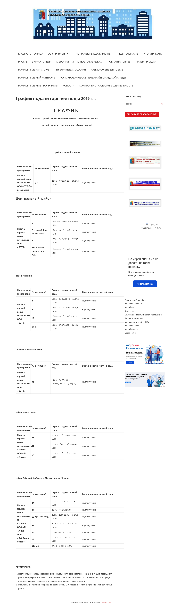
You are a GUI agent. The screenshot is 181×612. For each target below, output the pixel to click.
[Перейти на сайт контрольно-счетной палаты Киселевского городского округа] (145, 202)
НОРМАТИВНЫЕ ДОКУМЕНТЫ (93, 53)
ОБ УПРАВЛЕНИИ (58, 53)
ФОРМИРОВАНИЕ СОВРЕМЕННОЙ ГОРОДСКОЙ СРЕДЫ (93, 77)
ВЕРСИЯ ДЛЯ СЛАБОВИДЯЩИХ (141, 114)
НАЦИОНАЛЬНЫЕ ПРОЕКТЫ (107, 69)
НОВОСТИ (68, 85)
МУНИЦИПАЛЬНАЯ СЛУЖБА (34, 69)
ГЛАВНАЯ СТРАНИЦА (30, 53)
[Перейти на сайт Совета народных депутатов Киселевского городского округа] (145, 183)
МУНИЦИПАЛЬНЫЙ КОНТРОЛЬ (36, 77)
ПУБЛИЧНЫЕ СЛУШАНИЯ (71, 69)
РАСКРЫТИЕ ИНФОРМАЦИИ (34, 61)
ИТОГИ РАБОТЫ (153, 53)
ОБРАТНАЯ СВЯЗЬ (120, 61)
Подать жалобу (145, 284)
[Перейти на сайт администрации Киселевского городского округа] (145, 160)
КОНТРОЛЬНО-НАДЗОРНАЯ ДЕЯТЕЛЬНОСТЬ (106, 85)
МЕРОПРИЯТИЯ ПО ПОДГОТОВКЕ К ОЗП (80, 61)
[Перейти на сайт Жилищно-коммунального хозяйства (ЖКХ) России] (145, 128)
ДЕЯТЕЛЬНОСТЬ (129, 53)
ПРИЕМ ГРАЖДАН (146, 61)
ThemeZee (105, 602)
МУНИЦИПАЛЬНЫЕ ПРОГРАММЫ (38, 85)
